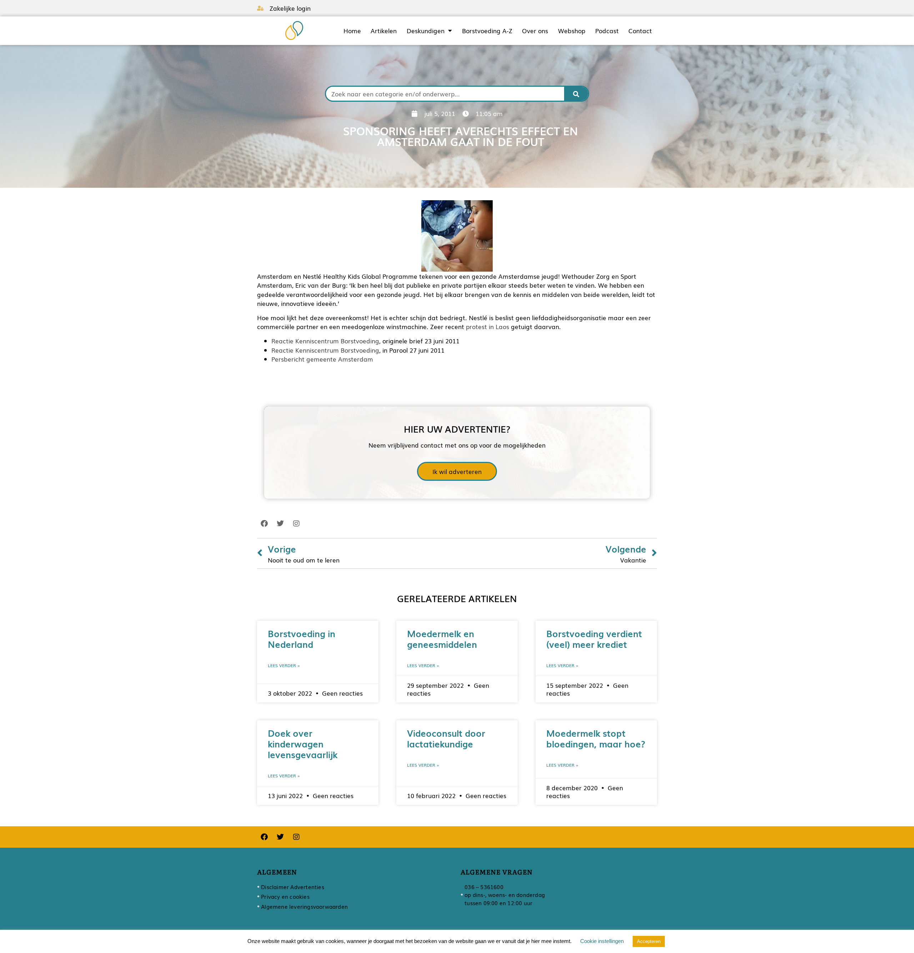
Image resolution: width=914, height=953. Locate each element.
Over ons (535, 30)
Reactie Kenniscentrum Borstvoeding (325, 340)
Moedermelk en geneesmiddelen (442, 638)
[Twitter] (280, 523)
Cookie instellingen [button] (602, 941)
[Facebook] (264, 523)
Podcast (607, 30)
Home (352, 30)
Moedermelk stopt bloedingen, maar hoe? (595, 738)
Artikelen (384, 30)
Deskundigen (426, 30)
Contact (640, 30)
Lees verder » (284, 665)
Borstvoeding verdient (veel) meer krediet (594, 638)
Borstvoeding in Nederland (301, 638)
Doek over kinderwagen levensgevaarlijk (302, 743)
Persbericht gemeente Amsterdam (322, 358)
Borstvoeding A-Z (487, 30)
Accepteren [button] (649, 941)
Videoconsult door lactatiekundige (446, 738)
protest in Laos (487, 326)
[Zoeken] (576, 94)
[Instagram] (296, 523)
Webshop (571, 30)
